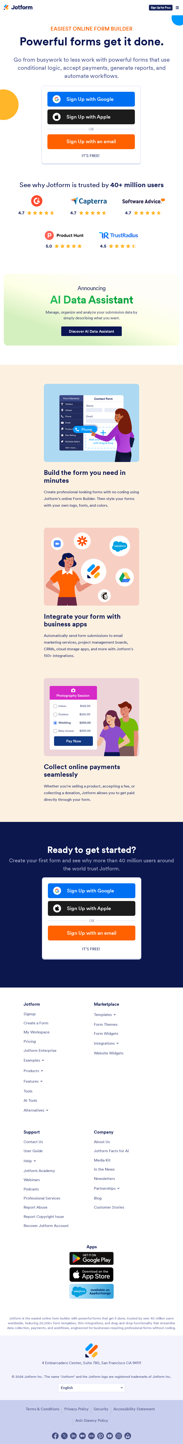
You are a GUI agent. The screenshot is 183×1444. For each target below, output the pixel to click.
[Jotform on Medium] (82, 1436)
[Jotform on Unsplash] (127, 1436)
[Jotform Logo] (18, 7)
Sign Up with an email (91, 141)
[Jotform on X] (64, 1436)
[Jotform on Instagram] (118, 1436)
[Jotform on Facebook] (55, 1436)
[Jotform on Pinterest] (100, 1436)
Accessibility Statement (134, 1408)
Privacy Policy (76, 1408)
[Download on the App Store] (91, 1274)
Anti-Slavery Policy (91, 1420)
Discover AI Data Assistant (91, 331)
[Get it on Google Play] (91, 1258)
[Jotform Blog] (91, 1436)
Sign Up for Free (161, 7)
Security (101, 1408)
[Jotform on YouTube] (109, 1436)
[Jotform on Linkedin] (73, 1436)
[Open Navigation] (177, 7)
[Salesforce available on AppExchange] (91, 1291)
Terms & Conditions (42, 1408)
